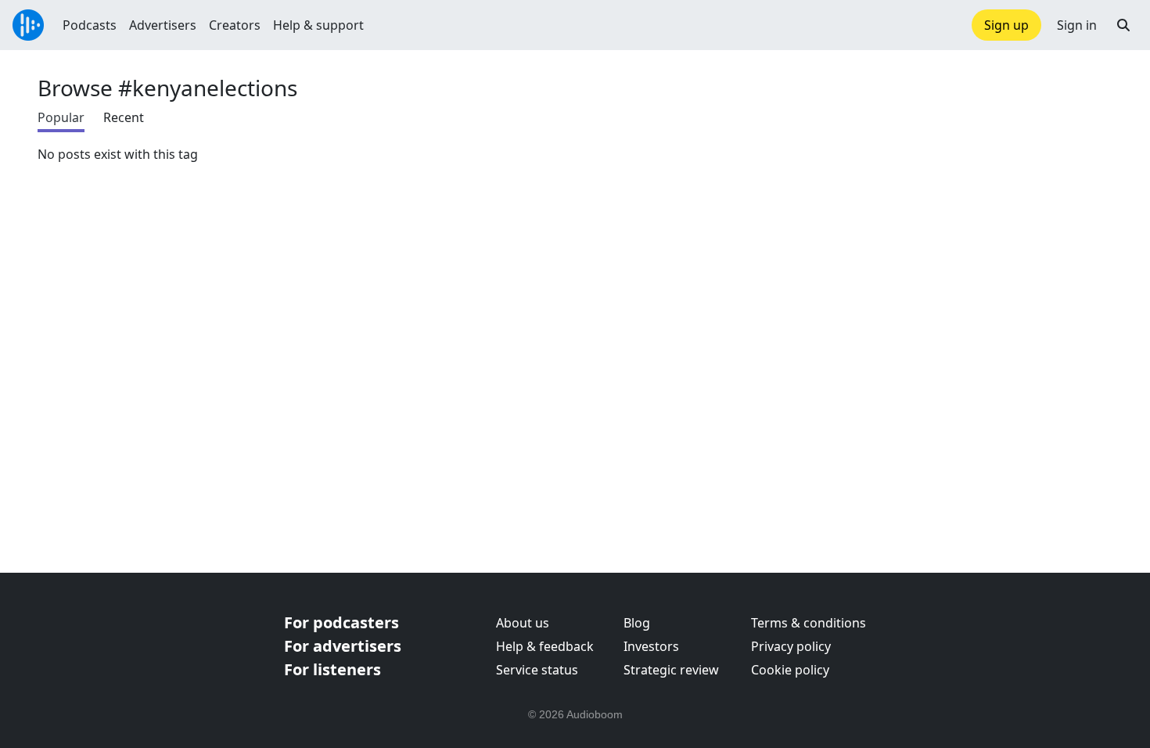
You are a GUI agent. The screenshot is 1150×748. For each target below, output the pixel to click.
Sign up (1006, 25)
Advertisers (162, 25)
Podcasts (90, 25)
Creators (235, 25)
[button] (1123, 25)
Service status (537, 669)
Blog (637, 622)
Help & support (318, 25)
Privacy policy (791, 646)
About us (522, 622)
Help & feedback (545, 646)
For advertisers (342, 645)
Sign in (1077, 25)
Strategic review (671, 669)
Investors (651, 646)
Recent (123, 117)
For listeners (332, 669)
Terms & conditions (808, 622)
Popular (61, 117)
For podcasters (341, 622)
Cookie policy (790, 669)
